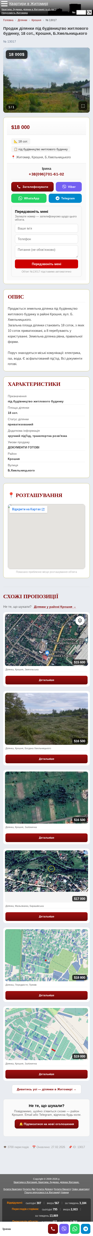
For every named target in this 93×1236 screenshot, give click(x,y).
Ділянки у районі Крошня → (55, 606)
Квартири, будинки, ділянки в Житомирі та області (29, 9)
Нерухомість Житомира (15, 13)
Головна (8, 20)
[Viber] (64, 1229)
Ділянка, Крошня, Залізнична (21, 827)
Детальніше (46, 680)
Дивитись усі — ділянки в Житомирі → (46, 1089)
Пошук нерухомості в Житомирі (41, 1192)
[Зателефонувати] (53, 1229)
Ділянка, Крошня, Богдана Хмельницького (28, 748)
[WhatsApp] (75, 1229)
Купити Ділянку (44, 1189)
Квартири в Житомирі (28, 4)
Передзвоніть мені (46, 264)
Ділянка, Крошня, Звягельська (21, 669)
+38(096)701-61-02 (46, 174)
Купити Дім (29, 1189)
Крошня (36, 20)
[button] (4, 3)
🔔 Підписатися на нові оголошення (46, 1124)
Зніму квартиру (80, 1189)
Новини (65, 1192)
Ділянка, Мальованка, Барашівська (24, 906)
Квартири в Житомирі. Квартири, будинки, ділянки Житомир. (46, 1182)
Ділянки (22, 20)
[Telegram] (85, 1229)
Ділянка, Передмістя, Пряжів (21, 984)
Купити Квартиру (12, 1189)
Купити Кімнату (62, 1189)
